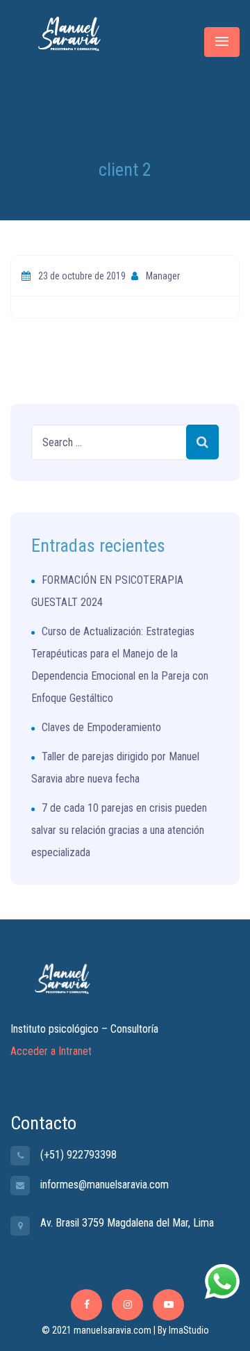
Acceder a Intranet (51, 1051)
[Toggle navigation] (222, 42)
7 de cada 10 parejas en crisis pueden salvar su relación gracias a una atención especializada (119, 830)
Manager (162, 275)
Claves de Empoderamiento (101, 727)
